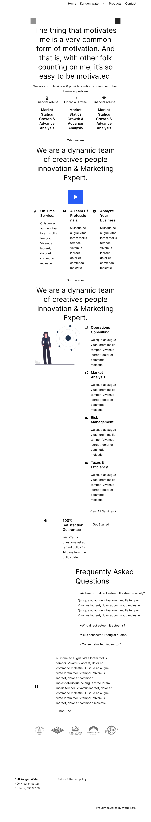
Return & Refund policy (72, 779)
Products (115, 3)
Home (72, 3)
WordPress (129, 807)
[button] (113, 593)
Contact (130, 3)
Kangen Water (90, 3)
